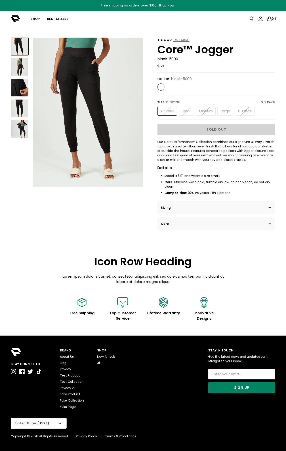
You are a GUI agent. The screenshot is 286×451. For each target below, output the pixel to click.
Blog (63, 363)
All (99, 363)
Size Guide (268, 102)
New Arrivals (106, 356)
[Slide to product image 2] (20, 67)
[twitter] (30, 371)
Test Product (70, 375)
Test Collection (72, 381)
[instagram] (13, 371)
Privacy (65, 369)
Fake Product (70, 394)
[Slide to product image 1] (20, 46)
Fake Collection (72, 400)
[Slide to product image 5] (20, 129)
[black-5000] (160, 87)
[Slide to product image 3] (20, 88)
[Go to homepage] (15, 18)
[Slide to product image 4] (20, 108)
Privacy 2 (67, 388)
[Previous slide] (4, 5)
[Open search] (251, 19)
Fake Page (68, 406)
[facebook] (22, 371)
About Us (67, 356)
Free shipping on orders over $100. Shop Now (138, 5)
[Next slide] (281, 5)
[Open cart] (269, 19)
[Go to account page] (260, 19)
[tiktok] (39, 371)
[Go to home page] (33, 352)
